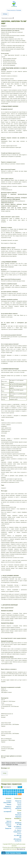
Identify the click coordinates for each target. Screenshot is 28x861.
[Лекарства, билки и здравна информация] (14, 4)
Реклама (18, 853)
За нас (7, 853)
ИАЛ (8, 768)
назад (4, 773)
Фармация (18, 814)
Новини (9, 804)
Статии (16, 856)
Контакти (13, 853)
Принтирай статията (7, 18)
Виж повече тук (21, 849)
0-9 (16, 794)
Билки (19, 804)
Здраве (19, 812)
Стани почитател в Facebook (14, 10)
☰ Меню (5, 14)
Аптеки (19, 802)
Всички (19, 794)
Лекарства (18, 801)
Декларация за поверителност (10, 859)
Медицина (18, 816)
